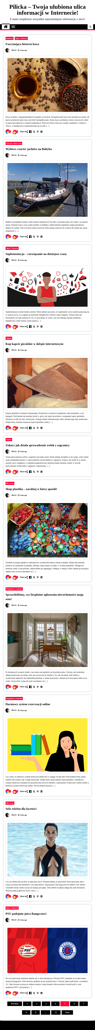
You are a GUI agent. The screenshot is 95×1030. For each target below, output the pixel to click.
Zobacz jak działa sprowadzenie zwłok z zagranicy (38, 445)
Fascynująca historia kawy (22, 44)
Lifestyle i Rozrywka (14, 143)
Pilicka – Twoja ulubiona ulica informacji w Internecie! (47, 9)
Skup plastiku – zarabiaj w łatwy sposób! (31, 489)
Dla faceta (10, 483)
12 (56, 1012)
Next (67, 1012)
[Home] (6, 26)
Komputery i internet (14, 589)
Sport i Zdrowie (21, 38)
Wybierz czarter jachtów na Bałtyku (29, 149)
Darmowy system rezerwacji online (28, 704)
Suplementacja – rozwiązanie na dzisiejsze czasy (36, 254)
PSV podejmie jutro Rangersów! (26, 913)
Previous (14, 1004)
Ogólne (9, 338)
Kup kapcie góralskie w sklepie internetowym (34, 343)
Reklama (9, 38)
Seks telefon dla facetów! (21, 808)
